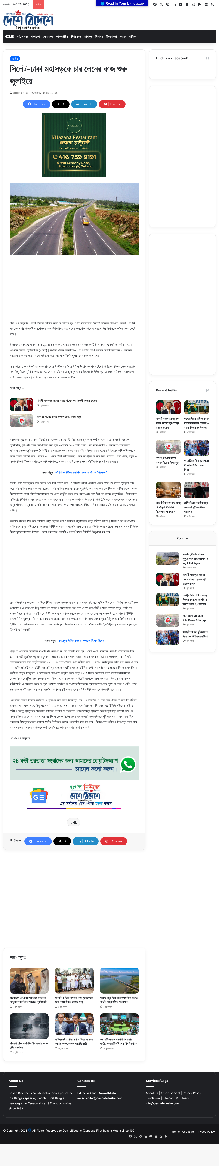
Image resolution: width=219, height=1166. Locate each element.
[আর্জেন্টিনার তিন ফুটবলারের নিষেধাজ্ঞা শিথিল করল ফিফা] (196, 448)
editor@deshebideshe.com (104, 1098)
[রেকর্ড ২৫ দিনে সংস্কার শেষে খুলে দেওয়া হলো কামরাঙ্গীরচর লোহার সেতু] (74, 981)
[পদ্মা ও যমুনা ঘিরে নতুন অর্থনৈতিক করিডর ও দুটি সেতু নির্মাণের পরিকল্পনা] (119, 981)
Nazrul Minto (107, 1093)
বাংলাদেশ (35, 36)
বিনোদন (99, 36)
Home (9, 36)
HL (75, 822)
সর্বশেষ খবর (22, 36)
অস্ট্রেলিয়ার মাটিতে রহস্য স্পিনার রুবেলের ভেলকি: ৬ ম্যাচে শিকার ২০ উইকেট (196, 423)
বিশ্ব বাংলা (76, 36)
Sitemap (168, 1098)
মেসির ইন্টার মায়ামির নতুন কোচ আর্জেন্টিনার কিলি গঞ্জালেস (196, 507)
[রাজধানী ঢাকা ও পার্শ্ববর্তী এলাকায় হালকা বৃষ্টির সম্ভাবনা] (29, 1026)
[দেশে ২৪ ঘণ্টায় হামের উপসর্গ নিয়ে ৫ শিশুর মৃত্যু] (21, 420)
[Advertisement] (74, 290)
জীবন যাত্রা (111, 36)
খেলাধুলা (88, 36)
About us (152, 1093)
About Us (188, 1131)
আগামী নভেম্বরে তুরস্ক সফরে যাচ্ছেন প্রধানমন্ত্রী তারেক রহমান (67, 400)
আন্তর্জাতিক (62, 36)
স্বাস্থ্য (123, 36)
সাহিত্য (132, 36)
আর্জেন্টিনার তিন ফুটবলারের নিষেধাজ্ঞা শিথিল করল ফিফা (196, 465)
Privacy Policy (192, 1093)
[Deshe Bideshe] (28, 20)
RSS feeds (183, 1098)
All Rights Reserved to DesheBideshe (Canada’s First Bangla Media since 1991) (84, 1130)
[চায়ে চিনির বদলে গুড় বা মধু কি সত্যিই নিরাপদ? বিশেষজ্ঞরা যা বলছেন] (168, 490)
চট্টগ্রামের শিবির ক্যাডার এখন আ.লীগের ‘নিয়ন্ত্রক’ (81, 472)
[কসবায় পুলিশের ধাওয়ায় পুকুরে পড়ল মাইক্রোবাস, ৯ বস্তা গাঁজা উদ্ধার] (167, 558)
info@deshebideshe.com (163, 1103)
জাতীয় (15, 58)
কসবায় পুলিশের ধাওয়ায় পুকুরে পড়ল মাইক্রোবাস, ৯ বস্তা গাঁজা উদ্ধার (195, 558)
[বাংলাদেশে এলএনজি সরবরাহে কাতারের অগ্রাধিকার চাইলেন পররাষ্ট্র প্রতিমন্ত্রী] (29, 981)
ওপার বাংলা (48, 36)
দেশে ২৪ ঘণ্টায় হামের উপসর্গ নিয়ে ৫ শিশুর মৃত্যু (59, 417)
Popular (182, 538)
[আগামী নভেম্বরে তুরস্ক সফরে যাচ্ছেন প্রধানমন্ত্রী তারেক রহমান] (21, 404)
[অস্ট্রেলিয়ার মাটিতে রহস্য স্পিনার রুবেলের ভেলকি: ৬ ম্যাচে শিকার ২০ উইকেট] (196, 407)
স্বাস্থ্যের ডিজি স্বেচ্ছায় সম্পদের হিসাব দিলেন (81, 641)
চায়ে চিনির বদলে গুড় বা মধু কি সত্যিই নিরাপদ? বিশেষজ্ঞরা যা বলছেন (168, 507)
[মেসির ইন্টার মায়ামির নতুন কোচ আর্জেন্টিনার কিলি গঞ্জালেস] (196, 490)
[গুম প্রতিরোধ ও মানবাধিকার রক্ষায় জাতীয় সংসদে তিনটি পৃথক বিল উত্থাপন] (119, 1024)
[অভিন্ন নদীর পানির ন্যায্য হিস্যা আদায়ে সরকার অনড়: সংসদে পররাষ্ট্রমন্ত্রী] (74, 1024)
